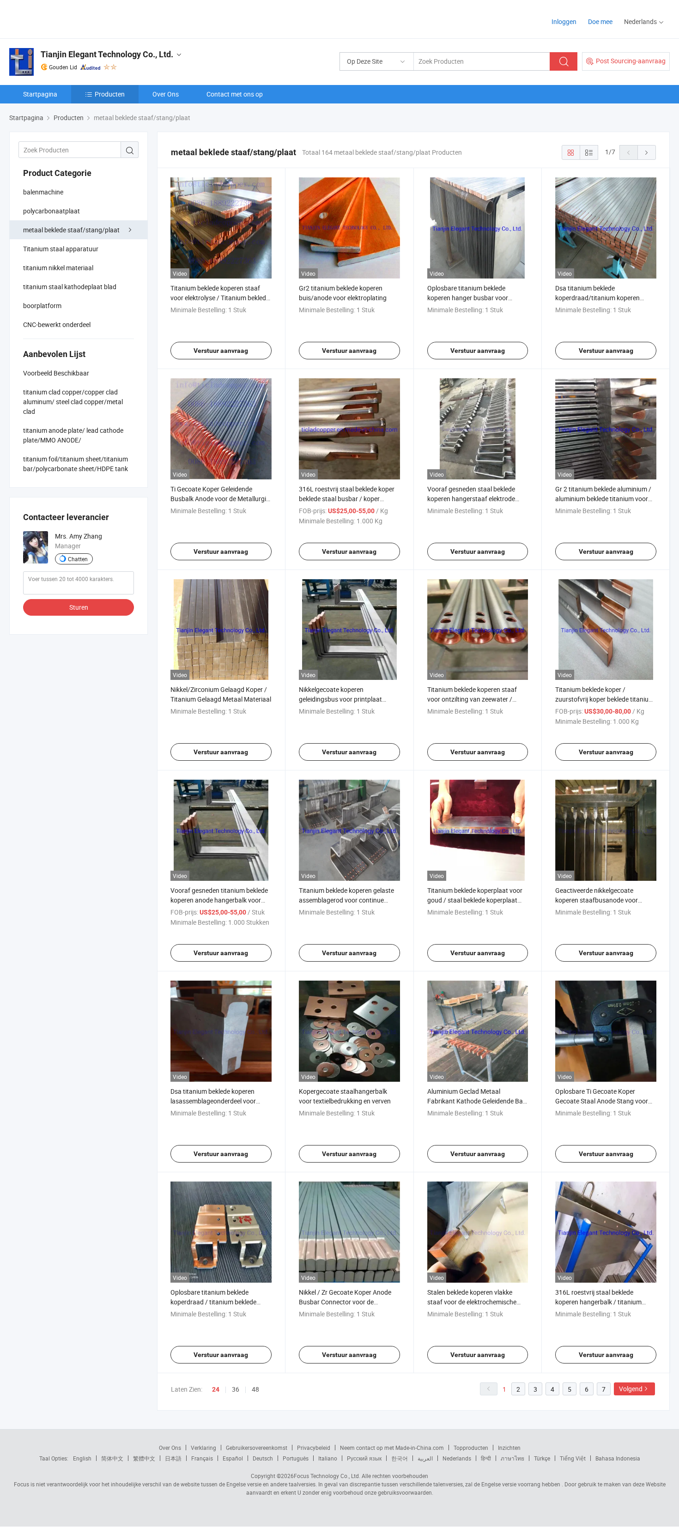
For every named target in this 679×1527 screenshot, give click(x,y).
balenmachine (43, 192)
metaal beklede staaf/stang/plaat (71, 229)
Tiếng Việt (573, 1458)
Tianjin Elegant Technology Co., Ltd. (107, 54)
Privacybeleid (313, 1447)
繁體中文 (144, 1458)
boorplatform (42, 305)
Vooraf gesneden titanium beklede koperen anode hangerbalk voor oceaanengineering (219, 900)
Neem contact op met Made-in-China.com (392, 1447)
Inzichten (509, 1447)
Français (202, 1458)
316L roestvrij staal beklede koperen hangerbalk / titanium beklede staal (598, 1302)
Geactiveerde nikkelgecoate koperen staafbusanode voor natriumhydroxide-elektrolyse (596, 900)
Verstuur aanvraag (221, 350)
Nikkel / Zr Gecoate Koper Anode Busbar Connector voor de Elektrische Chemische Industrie (345, 1302)
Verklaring (203, 1447)
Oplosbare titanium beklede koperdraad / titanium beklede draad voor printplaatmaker (213, 1302)
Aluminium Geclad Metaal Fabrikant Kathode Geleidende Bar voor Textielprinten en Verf (476, 1101)
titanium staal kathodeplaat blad (69, 286)
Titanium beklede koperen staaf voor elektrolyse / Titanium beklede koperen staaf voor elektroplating (219, 298)
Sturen (78, 607)
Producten (110, 94)
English (82, 1458)
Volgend (631, 1388)
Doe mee (600, 21)
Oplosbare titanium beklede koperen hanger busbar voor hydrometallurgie (467, 298)
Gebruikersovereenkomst (256, 1447)
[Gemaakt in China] (68, 18)
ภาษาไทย (512, 1458)
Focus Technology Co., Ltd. (327, 1475)
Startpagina (40, 94)
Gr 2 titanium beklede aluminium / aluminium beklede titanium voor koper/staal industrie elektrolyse (603, 499)
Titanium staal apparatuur (60, 248)
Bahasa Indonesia (617, 1458)
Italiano (327, 1458)
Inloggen (564, 21)
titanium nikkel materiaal (58, 267)
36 (235, 1389)
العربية (425, 1458)
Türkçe (542, 1458)
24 (215, 1389)
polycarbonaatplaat (51, 210)
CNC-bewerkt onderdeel (57, 324)
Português (296, 1458)
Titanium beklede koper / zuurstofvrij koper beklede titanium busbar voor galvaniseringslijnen (604, 699)
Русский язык (364, 1458)
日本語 (173, 1458)
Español (233, 1458)
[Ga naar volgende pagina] (646, 152)
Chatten (78, 559)
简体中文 (112, 1458)
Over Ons (165, 94)
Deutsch (263, 1458)
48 (255, 1389)
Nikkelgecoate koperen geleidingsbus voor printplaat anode (340, 699)
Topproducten (471, 1447)
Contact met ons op (234, 94)
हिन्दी (486, 1458)
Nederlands (457, 1458)
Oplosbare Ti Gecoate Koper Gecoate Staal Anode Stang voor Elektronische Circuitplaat (601, 1101)
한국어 (399, 1458)
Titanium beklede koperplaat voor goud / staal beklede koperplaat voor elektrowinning (474, 900)
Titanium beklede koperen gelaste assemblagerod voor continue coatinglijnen (346, 900)
